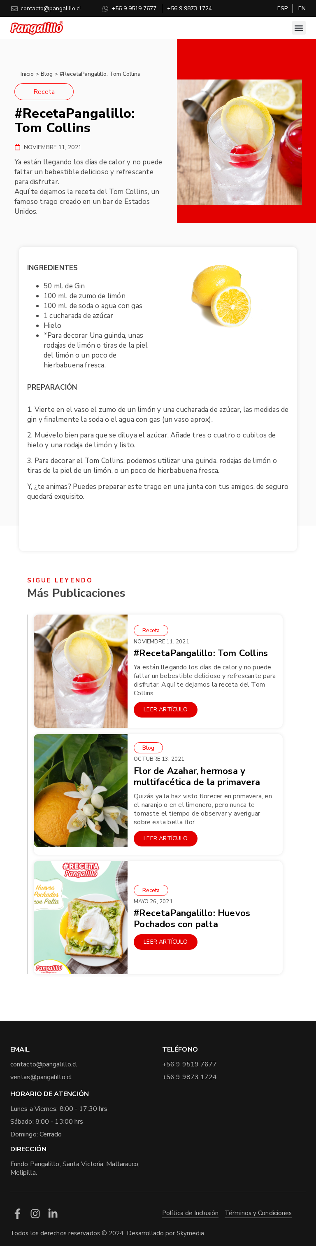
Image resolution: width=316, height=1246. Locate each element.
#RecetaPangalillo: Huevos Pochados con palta (192, 918)
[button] (299, 28)
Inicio (27, 74)
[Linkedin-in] (53, 1213)
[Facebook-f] (17, 1213)
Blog (47, 74)
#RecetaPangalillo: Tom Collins (201, 653)
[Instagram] (35, 1213)
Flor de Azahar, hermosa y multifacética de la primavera (197, 776)
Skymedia (190, 1233)
